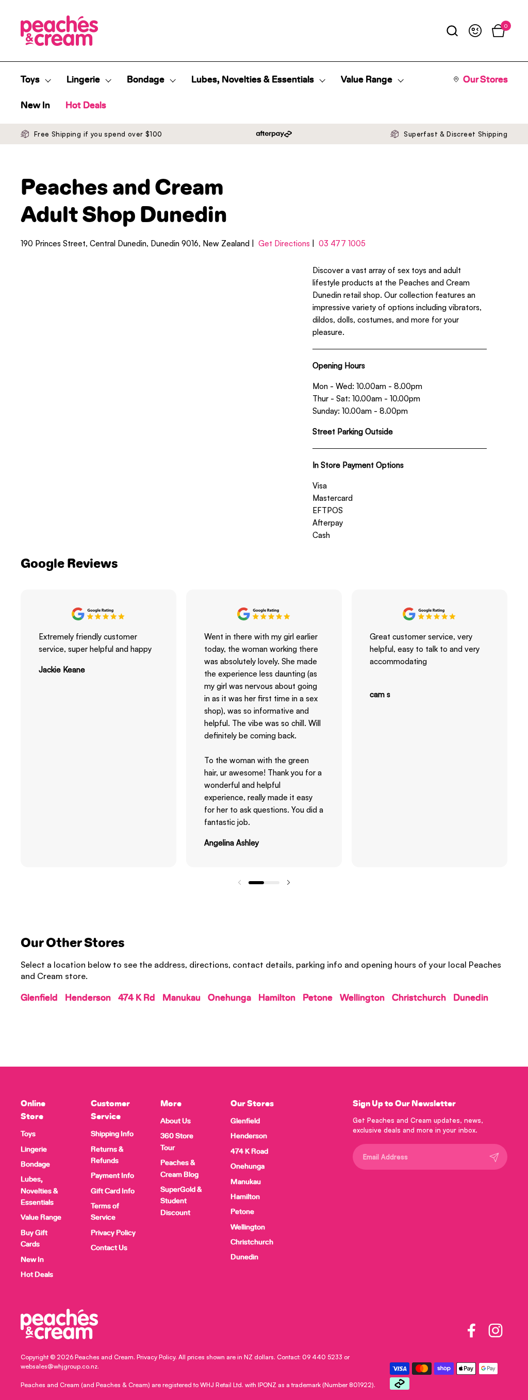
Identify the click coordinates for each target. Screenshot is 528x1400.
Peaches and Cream (104, 1357)
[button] (452, 30)
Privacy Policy (156, 1357)
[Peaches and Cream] (59, 30)
